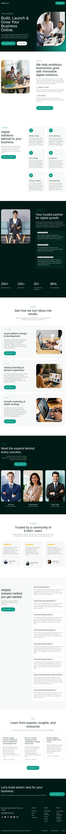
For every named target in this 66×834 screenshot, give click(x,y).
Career (33, 813)
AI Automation (59, 811)
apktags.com (5, 3)
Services (46, 816)
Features (46, 819)
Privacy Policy (47, 811)
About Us (34, 811)
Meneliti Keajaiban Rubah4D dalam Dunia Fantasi (54, 739)
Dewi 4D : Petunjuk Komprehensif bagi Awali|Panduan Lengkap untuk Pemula (32, 740)
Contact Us (34, 817)
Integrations (59, 820)
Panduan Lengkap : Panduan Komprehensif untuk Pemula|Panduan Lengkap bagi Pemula (10, 740)
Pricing (45, 821)
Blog (33, 815)
